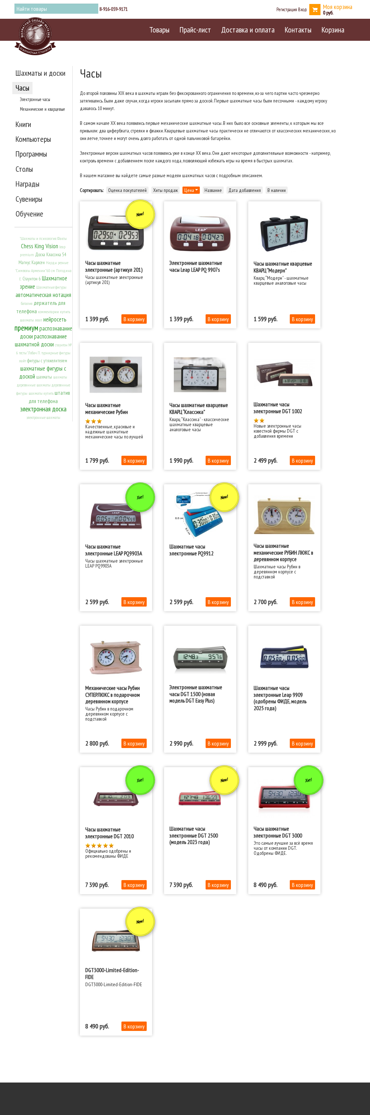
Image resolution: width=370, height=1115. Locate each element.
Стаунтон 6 (31, 279)
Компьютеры (33, 139)
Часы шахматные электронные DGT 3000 (278, 832)
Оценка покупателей (127, 190)
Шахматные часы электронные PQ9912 (191, 549)
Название (213, 190)
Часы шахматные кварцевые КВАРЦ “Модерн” (283, 267)
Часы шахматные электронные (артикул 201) (113, 266)
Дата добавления (244, 190)
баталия (27, 303)
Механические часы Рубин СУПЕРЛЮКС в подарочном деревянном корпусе (112, 694)
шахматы (44, 377)
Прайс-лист (195, 30)
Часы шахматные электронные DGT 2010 (109, 832)
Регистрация (286, 9)
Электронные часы (35, 99)
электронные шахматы (43, 417)
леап (38, 320)
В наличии (276, 190)
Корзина (333, 30)
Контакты (298, 30)
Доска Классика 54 (50, 255)
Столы (24, 169)
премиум (26, 328)
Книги (23, 124)
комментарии (48, 311)
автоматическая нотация (43, 295)
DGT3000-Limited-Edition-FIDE (112, 973)
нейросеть (54, 319)
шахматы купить (41, 393)
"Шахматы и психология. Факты (43, 238)
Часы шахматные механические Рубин (106, 408)
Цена (189, 190)
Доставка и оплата (248, 30)
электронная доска (43, 409)
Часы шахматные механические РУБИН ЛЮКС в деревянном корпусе (283, 552)
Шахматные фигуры (51, 287)
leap (62, 246)
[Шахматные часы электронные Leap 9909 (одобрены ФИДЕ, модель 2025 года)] (284, 658)
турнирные (50, 352)
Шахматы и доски (40, 73)
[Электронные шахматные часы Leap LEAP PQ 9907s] (200, 233)
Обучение (29, 214)
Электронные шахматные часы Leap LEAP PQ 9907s (195, 266)
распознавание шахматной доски (41, 340)
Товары (159, 30)
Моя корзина (337, 7)
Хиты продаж (165, 190)
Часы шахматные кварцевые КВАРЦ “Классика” (198, 408)
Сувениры (29, 199)
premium (27, 254)
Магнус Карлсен (31, 262)
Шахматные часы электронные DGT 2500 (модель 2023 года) (193, 835)
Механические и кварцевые (42, 109)
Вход (302, 9)
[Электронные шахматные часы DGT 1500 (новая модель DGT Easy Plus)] (200, 657)
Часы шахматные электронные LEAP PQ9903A (113, 549)
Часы (22, 88)
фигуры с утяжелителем (47, 361)
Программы (31, 154)
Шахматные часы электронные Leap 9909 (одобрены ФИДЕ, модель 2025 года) (280, 697)
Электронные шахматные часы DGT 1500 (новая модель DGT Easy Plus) (195, 693)
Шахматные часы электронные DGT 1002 (278, 407)
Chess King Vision (39, 246)
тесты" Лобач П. (29, 352)
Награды (27, 184)
